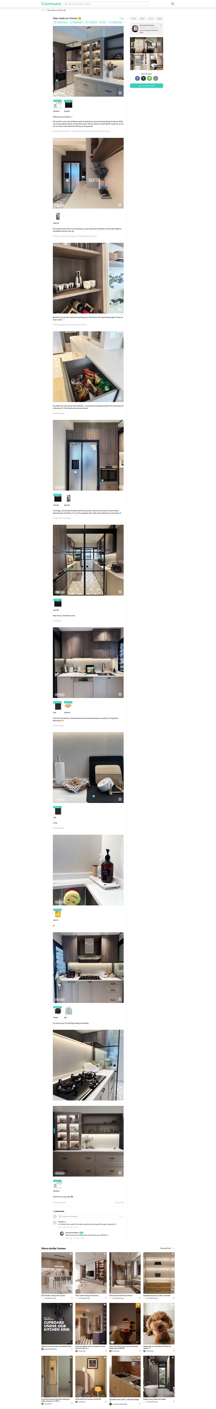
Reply (71, 1227)
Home (43, 10)
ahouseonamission (71, 1233)
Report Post (119, 1202)
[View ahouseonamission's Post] (138, 45)
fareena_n (62, 1222)
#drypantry (66, 131)
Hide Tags (61, 93)
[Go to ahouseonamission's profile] (62, 1234)
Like (67, 1227)
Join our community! (146, 85)
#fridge (56, 236)
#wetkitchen (57, 621)
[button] (106, 4)
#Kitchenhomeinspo (91, 131)
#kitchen (93, 236)
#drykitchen (57, 131)
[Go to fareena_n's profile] (55, 1223)
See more (158, 67)
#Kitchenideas (104, 131)
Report (76, 1227)
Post (120, 1217)
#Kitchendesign (77, 131)
